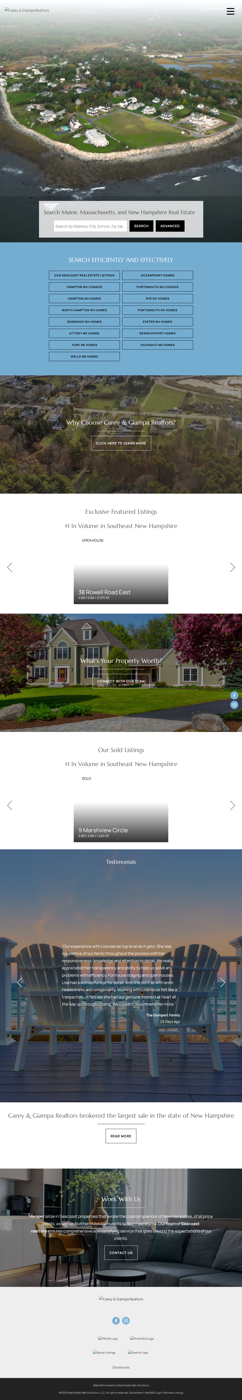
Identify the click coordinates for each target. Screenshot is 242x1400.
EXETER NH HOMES (157, 322)
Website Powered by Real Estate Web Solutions (121, 1385)
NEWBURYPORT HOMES (157, 333)
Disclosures (121, 1367)
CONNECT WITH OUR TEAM (121, 681)
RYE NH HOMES (157, 299)
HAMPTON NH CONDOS (84, 287)
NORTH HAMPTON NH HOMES (84, 310)
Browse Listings (173, 1392)
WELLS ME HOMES (84, 356)
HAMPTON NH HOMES (84, 299)
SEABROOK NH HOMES (84, 322)
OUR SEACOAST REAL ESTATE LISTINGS (84, 275)
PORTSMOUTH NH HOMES (157, 310)
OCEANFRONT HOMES (157, 275)
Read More (121, 1136)
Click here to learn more (121, 443)
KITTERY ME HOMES (84, 333)
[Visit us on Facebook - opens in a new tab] (234, 695)
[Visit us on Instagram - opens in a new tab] (234, 705)
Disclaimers (136, 1392)
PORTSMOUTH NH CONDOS (158, 287)
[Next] (232, 567)
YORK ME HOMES (84, 345)
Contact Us (121, 1252)
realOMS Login (153, 1392)
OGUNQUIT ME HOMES (158, 345)
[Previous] (9, 567)
